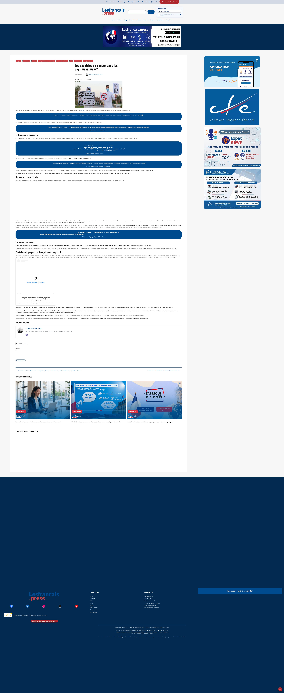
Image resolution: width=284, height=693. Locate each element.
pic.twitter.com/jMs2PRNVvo (88, 150)
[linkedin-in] (27, 606)
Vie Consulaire (77, 61)
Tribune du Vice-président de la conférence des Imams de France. (164, 370)
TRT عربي (33, 303)
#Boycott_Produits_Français (99, 143)
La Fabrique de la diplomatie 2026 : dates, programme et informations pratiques (150, 422)
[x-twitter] (60, 606)
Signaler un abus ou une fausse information (44, 621)
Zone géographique (88, 61)
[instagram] (43, 606)
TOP (71, 61)
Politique (34, 61)
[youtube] (76, 606)
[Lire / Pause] (159, 14)
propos (82, 110)
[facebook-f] (11, 606)
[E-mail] (27, 335)
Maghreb (19, 61)
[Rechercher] (151, 12)
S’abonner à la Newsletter (169, 2)
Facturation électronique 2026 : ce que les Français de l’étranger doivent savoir (38, 422)
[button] (280, 689)
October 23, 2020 (111, 237)
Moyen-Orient (26, 61)
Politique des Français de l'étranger (46, 61)
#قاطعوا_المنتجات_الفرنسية (91, 234)
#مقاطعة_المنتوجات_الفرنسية (102, 145)
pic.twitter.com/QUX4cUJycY (149, 234)
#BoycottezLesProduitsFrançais (134, 234)
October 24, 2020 (107, 153)
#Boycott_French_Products (119, 234)
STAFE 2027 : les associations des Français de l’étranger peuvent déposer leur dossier (96, 422)
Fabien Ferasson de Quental (95, 74)
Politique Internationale (62, 61)
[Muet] (176, 15)
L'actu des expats (20, 360)
